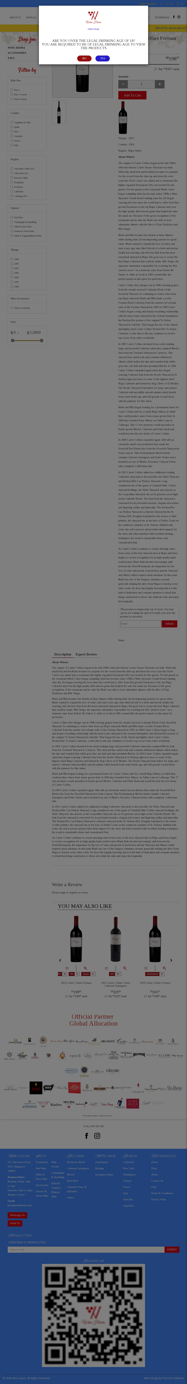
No (84, 58)
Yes (102, 58)
